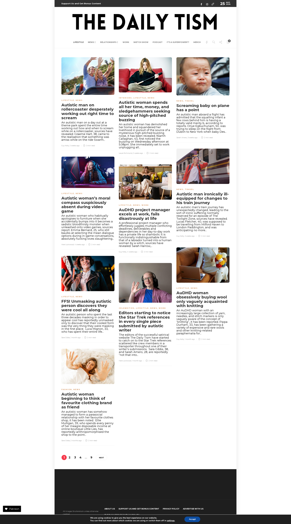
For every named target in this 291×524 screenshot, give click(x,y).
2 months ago (76, 440)
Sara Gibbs (65, 337)
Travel (189, 101)
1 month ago (190, 339)
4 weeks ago (80, 244)
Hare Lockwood (67, 244)
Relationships (108, 42)
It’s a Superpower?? (178, 42)
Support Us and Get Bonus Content (81, 3)
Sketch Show (140, 42)
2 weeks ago (75, 146)
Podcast (157, 42)
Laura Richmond (125, 153)
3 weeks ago (192, 137)
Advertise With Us (193, 509)
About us (109, 509)
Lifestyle (78, 42)
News (91, 42)
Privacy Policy (171, 509)
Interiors (125, 98)
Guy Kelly (65, 146)
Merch (197, 42)
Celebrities (126, 308)
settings (171, 520)
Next (101, 458)
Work (126, 42)
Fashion (66, 389)
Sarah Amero (181, 137)
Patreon (14, 508)
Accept (192, 519)
